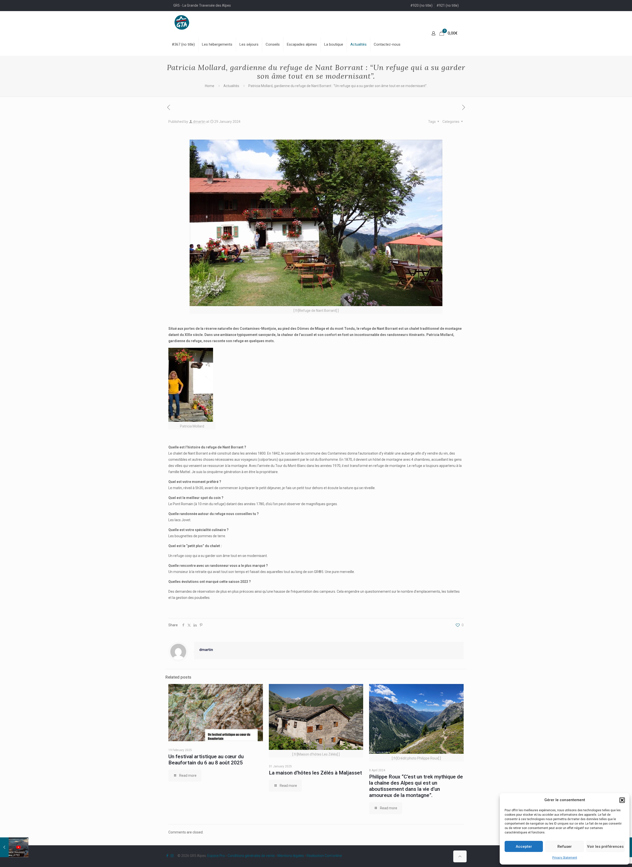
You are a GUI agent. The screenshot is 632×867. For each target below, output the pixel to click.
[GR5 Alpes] (181, 22)
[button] (622, 800)
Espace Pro (216, 856)
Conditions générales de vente (251, 856)
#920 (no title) (421, 5)
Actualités (231, 86)
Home (209, 86)
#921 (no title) (447, 5)
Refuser (564, 846)
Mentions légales (290, 856)
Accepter (524, 846)
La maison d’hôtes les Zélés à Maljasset (315, 773)
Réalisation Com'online (324, 856)
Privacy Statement (564, 857)
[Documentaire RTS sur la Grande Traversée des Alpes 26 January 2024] (14, 847)
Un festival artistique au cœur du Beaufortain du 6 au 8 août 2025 (206, 760)
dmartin (199, 122)
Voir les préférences (605, 846)
